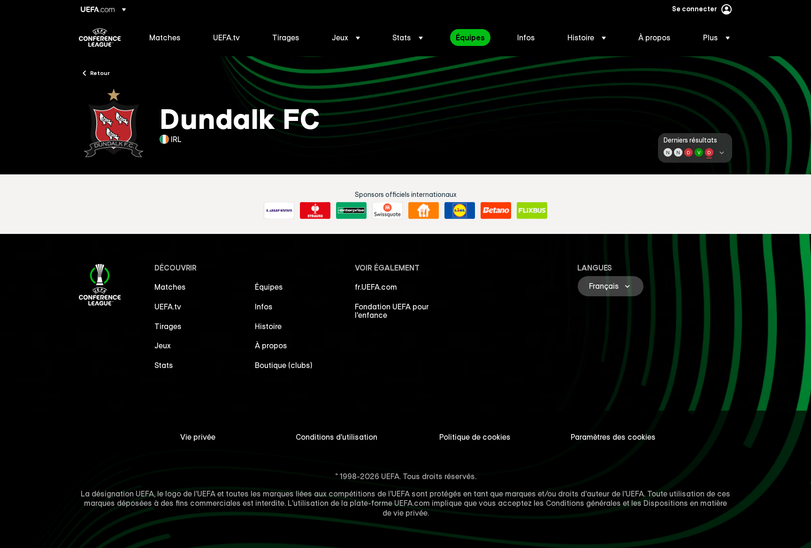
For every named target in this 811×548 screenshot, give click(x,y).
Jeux (162, 345)
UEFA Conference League (100, 37)
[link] (165, 37)
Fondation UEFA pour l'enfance (392, 310)
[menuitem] (169, 37)
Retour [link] (100, 72)
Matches (170, 287)
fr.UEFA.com (376, 287)
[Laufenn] (279, 210)
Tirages (168, 326)
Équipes (269, 287)
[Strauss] (315, 210)
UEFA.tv (167, 306)
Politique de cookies (475, 437)
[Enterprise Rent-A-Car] (351, 210)
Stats (163, 365)
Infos (264, 306)
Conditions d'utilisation (336, 437)
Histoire (268, 326)
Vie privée (197, 437)
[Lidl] (459, 210)
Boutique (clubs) (284, 365)
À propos (271, 345)
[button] (346, 37)
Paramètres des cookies (613, 437)
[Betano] (496, 210)
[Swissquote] (387, 210)
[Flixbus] (532, 210)
